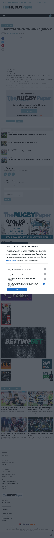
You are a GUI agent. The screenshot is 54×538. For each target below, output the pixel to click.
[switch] (44, 269)
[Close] (51, 246)
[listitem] (27, 266)
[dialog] (27, 269)
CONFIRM (16, 289)
